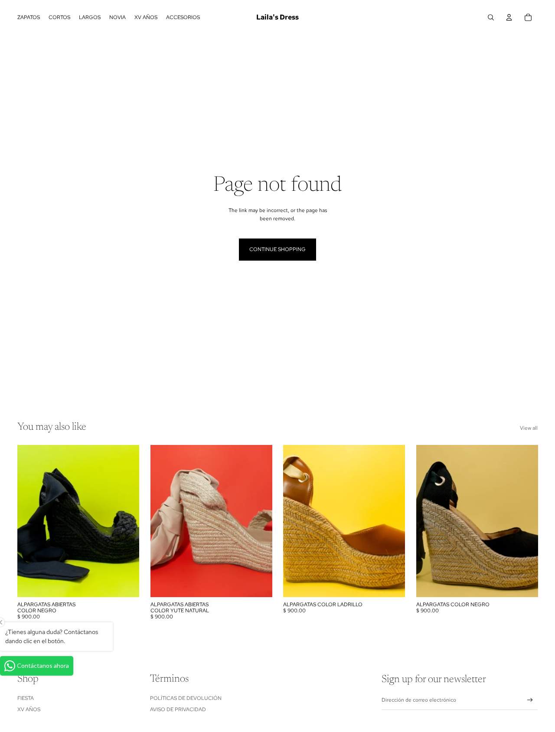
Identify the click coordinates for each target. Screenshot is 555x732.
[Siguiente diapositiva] (259, 521)
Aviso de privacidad (178, 709)
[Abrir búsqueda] (490, 17)
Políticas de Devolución (186, 698)
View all (529, 428)
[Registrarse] (530, 700)
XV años (28, 709)
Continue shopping (277, 249)
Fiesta (25, 698)
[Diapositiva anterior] (163, 521)
